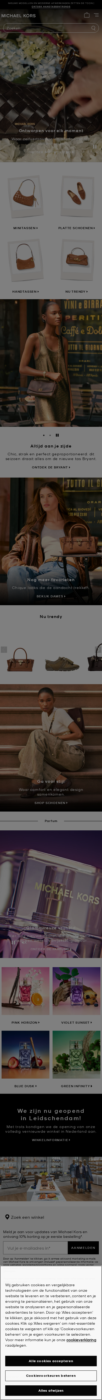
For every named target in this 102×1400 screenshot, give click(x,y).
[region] (51, 1333)
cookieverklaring (81, 1339)
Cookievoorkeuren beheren (51, 1375)
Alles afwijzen (51, 1390)
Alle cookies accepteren (51, 1361)
